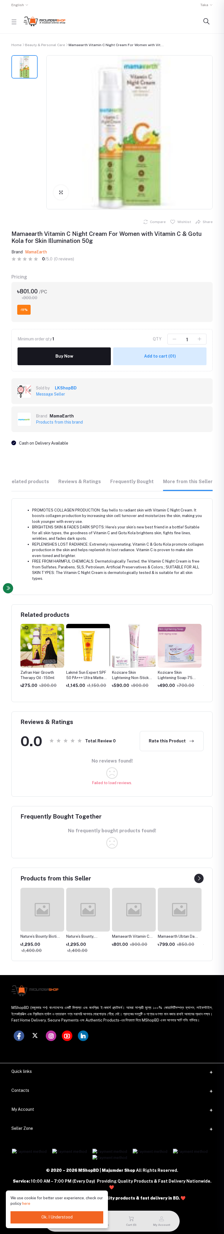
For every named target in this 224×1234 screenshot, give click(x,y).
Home (16, 45)
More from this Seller (188, 481)
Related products (28, 481)
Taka (204, 5)
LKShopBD (66, 388)
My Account (22, 1109)
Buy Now (64, 356)
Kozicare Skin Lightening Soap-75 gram (175, 677)
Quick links (21, 1071)
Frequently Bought (132, 481)
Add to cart (160, 356)
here (26, 1203)
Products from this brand (59, 422)
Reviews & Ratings (79, 481)
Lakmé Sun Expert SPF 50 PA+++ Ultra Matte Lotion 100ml (86, 677)
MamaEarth (36, 252)
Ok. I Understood (57, 1217)
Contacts (20, 1090)
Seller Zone (22, 1128)
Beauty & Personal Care (45, 45)
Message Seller (50, 394)
